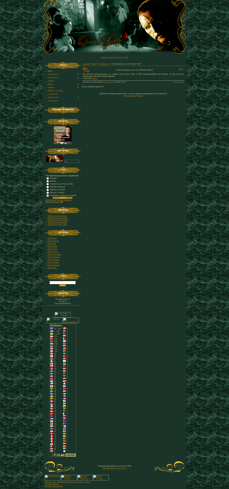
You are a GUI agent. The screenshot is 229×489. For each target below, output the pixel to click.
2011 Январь (53, 262)
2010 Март (52, 238)
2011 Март (52, 268)
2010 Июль (52, 249)
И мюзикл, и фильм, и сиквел (63, 195)
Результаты (51, 200)
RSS (126, 57)
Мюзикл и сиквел (57, 190)
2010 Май (51, 244)
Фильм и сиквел (57, 192)
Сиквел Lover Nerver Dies (61, 184)
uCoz (124, 468)
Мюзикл (53, 178)
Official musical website (58, 218)
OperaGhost (109, 82)
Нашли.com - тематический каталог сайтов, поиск (67, 482)
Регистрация (113, 57)
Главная (104, 57)
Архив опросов (64, 200)
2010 (94, 64)
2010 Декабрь (53, 260)
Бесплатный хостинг (112, 468)
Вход (121, 57)
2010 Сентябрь (54, 254)
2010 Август (52, 252)
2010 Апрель (53, 241)
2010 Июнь (52, 246)
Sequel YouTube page (57, 224)
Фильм (53, 181)
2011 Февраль (53, 265)
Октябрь (102, 64)
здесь (94, 78)
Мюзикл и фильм (57, 187)
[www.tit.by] (69, 480)
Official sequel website (57, 222)
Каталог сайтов (52, 484)
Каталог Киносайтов (54, 486)
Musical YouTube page (57, 220)
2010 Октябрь (53, 257)
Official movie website (57, 216)
